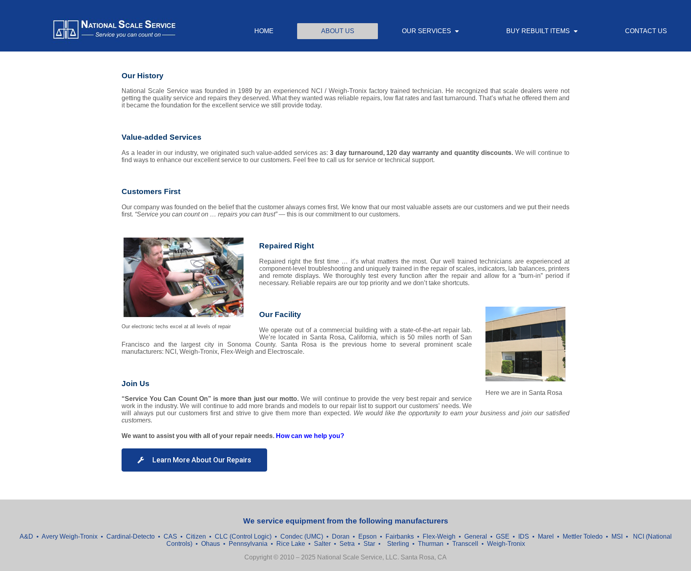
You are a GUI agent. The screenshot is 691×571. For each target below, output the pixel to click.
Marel (546, 536)
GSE (503, 536)
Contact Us (646, 31)
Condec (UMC (300, 536)
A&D (27, 536)
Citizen (196, 536)
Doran (340, 536)
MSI (617, 536)
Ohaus (211, 543)
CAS (170, 536)
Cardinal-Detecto (130, 536)
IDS (524, 536)
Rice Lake (290, 543)
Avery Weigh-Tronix (70, 536)
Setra (348, 543)
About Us (337, 31)
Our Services (426, 31)
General (475, 536)
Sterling (399, 543)
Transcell (466, 543)
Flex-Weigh (439, 536)
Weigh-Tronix (506, 543)
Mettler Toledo (583, 536)
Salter (323, 543)
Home (264, 31)
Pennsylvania (249, 543)
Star (370, 543)
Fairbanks (399, 536)
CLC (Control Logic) (243, 536)
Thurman (431, 543)
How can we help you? (310, 435)
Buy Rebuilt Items (538, 31)
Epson (367, 536)
